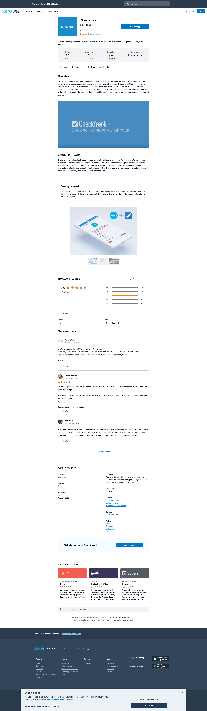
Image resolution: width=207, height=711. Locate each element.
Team (38, 663)
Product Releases (135, 662)
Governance (40, 666)
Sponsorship (40, 669)
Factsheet (110, 663)
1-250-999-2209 (112, 514)
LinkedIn (109, 531)
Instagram (110, 529)
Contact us (39, 677)
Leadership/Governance (70, 671)
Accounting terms (136, 666)
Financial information (69, 666)
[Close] (173, 4)
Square (125, 584)
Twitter (108, 523)
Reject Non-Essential (149, 699)
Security (39, 671)
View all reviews (103, 451)
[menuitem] (27, 11)
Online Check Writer (99, 584)
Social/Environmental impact (46, 674)
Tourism (61, 485)
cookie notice (53, 699)
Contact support (112, 502)
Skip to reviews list (72, 289)
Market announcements (70, 669)
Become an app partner (71, 633)
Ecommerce (63, 477)
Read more (62, 402)
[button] (103, 124)
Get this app (135, 26)
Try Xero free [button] (189, 11)
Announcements (112, 666)
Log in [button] (201, 11)
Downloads (110, 669)
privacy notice (66, 699)
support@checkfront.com (116, 505)
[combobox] (106, 609)
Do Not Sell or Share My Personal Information (43, 706)
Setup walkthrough (113, 500)
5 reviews (97, 34)
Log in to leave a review (137, 279)
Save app (86, 30)
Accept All (149, 705)
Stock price (65, 663)
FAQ (63, 674)
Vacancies (87, 663)
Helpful (65, 366)
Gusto (62, 584)
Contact (109, 671)
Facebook (110, 526)
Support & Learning (136, 657)
